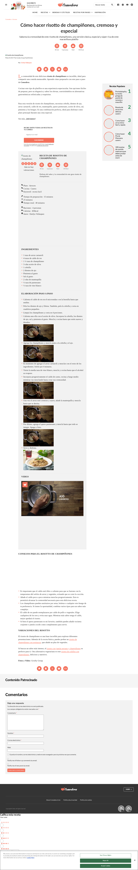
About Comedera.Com (53, 800)
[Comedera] (68, 5)
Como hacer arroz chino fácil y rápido (120, 122)
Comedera (8, 19)
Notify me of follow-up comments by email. (22, 760)
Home (35, 12)
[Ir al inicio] (69, 789)
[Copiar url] (65, 69)
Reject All (105, 860)
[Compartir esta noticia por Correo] (59, 69)
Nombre (10, 733)
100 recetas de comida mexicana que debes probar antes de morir (120, 152)
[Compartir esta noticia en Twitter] (52, 69)
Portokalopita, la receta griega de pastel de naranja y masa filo (121, 96)
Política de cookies (86, 800)
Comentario (12, 713)
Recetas (44, 12)
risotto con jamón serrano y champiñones (64, 648)
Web (9, 747)
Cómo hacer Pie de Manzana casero (120, 137)
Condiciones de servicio (42, 145)
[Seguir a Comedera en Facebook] (118, 4)
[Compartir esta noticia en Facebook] (45, 69)
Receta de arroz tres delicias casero (119, 110)
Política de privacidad (70, 800)
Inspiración (100, 12)
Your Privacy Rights (105, 855)
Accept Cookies (105, 865)
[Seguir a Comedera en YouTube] (127, 4)
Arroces (15, 19)
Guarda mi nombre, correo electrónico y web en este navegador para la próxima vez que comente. (42, 754)
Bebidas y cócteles (61, 12)
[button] (22, 163)
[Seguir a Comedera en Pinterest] (132, 4)
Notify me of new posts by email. (18, 766)
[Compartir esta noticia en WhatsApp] (39, 69)
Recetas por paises (81, 12)
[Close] (135, 860)
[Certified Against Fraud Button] (125, 808)
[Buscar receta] (112, 4)
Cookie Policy (30, 857)
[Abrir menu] (6, 4)
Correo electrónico (14, 740)
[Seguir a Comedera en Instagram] (123, 4)
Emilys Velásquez (26, 63)
